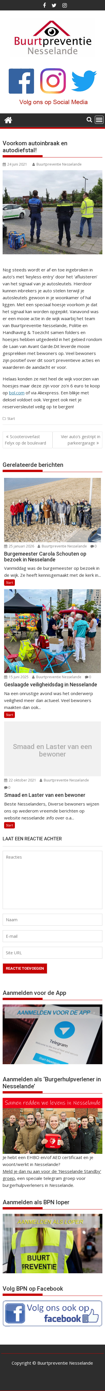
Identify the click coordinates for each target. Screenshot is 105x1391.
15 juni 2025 (18, 676)
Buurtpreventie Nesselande (59, 164)
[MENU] (99, 120)
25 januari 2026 (21, 546)
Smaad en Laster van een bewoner (52, 750)
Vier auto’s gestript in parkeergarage (80, 440)
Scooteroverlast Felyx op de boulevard (25, 440)
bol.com (16, 393)
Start (11, 418)
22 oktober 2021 (22, 780)
